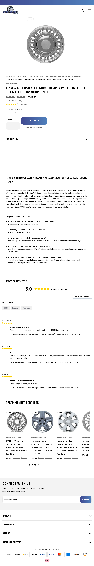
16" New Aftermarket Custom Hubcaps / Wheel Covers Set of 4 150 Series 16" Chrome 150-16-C (16, 447)
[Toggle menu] (90, 10)
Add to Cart (17, 429)
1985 (6, 308)
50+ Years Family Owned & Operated (47, 2)
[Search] (78, 10)
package (26, 308)
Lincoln (15, 308)
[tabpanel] (17, 436)
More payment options (34, 127)
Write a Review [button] (84, 296)
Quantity (9, 120)
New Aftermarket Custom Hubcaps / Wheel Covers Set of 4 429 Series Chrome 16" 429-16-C (67, 447)
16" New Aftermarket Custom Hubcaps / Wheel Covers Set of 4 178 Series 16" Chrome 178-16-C (45, 334)
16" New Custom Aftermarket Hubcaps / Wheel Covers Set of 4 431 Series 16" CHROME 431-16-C (42, 447)
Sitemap (56, 549)
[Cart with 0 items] (83, 10)
